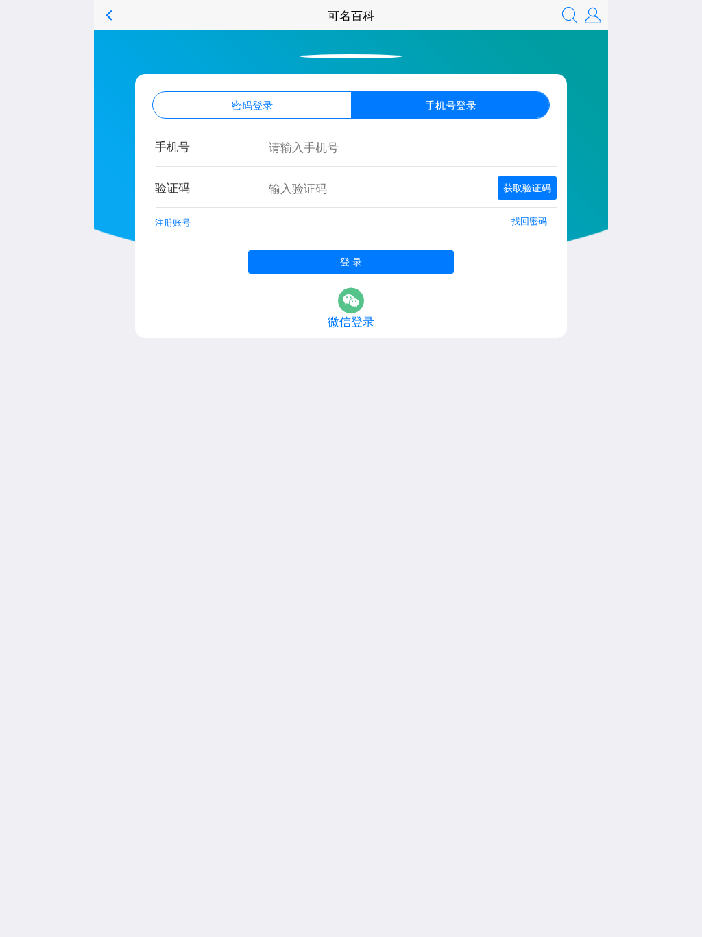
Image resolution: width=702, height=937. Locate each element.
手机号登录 (450, 104)
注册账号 (173, 221)
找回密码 (529, 220)
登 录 (351, 261)
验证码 (172, 186)
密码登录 (252, 104)
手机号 (172, 145)
